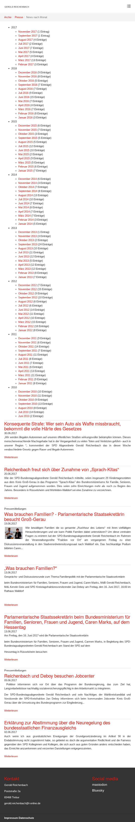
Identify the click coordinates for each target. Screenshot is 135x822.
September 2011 (27, 350)
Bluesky (98, 790)
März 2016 (24, 109)
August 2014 (25, 195)
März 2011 (24, 375)
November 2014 (27, 182)
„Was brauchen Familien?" (30, 568)
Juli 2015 (23, 146)
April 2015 (24, 158)
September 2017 (27, 35)
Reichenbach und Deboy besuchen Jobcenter (49, 675)
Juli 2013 (23, 252)
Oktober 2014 (26, 186)
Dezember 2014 (27, 178)
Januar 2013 (25, 277)
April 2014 (24, 211)
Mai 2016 (23, 101)
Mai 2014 (23, 207)
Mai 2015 (23, 154)
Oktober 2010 (26, 399)
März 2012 (24, 321)
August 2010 (25, 407)
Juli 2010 (23, 411)
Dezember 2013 (27, 231)
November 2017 (27, 31)
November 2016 (27, 76)
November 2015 (27, 129)
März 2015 (24, 162)
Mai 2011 (23, 366)
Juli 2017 (23, 43)
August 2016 (25, 88)
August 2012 (25, 301)
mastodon (99, 784)
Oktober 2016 (26, 80)
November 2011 (27, 342)
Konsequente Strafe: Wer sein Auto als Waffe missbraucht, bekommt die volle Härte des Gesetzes (62, 426)
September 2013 (27, 244)
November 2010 (27, 395)
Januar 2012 (25, 330)
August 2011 (25, 354)
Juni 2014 (23, 203)
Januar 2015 (25, 170)
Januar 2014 (25, 223)
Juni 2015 (23, 150)
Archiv (8, 17)
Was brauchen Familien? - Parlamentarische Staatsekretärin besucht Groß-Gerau (64, 516)
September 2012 (27, 297)
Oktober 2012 (26, 293)
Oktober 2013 (26, 240)
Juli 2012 (23, 305)
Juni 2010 (23, 416)
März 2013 (24, 268)
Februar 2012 (26, 326)
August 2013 (25, 248)
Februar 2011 (25, 379)
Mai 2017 (23, 51)
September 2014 (27, 190)
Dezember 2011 (27, 338)
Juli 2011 (23, 358)
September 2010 (27, 403)
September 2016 (27, 84)
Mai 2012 (23, 313)
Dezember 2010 (27, 391)
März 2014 (24, 215)
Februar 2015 (26, 166)
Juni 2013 (23, 256)
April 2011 (24, 370)
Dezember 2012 (27, 285)
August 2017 (25, 39)
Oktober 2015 (26, 133)
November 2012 (27, 289)
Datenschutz (26, 817)
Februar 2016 (26, 113)
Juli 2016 (23, 92)
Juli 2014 (23, 199)
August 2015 (25, 141)
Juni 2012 (23, 309)
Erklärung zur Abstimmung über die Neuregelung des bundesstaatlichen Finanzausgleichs (57, 725)
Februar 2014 (26, 219)
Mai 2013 (23, 260)
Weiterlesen (11, 457)
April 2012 (24, 317)
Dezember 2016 (27, 72)
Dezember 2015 (27, 125)
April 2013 (24, 264)
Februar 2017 (26, 64)
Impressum (11, 817)
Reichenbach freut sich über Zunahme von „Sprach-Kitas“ (61, 469)
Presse (19, 17)
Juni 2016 (23, 97)
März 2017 (24, 60)
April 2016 (24, 105)
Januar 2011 (25, 383)
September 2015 (27, 137)
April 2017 (24, 56)
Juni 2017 (23, 47)
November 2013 (27, 236)
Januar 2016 (25, 117)
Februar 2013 (26, 272)
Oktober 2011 (26, 346)
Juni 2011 (23, 362)
